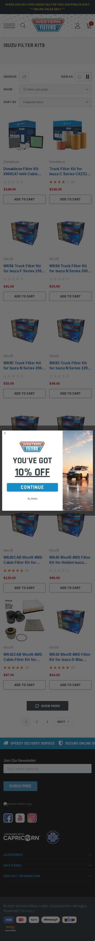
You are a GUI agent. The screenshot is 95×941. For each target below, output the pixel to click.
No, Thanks (32, 498)
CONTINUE (32, 487)
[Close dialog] (5, 433)
